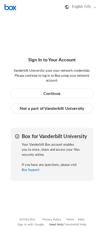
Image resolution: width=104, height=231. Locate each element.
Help (81, 219)
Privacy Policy (51, 219)
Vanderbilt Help (76, 224)
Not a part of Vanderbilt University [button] (52, 109)
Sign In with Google (30, 224)
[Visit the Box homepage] (10, 7)
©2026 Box (27, 219)
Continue (52, 94)
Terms (70, 219)
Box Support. (31, 170)
